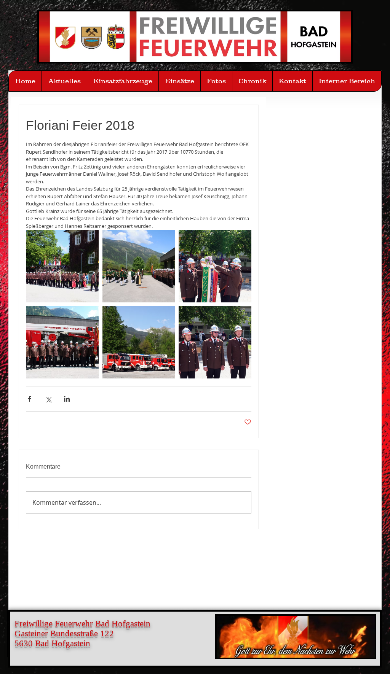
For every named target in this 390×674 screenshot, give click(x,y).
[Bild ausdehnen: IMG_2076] (62, 342)
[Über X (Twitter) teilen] (48, 398)
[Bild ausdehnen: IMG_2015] (138, 342)
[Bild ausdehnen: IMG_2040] (215, 342)
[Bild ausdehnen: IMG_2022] (62, 266)
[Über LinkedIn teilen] (66, 398)
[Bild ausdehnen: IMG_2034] (215, 266)
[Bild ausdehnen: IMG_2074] (138, 266)
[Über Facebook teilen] (29, 398)
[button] (216, 81)
